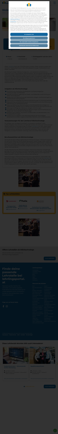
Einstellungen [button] (13, 21)
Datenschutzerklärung (15, 19)
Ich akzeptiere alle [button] (29, 34)
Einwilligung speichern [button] (29, 38)
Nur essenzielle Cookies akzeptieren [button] (29, 41)
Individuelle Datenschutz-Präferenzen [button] (29, 45)
